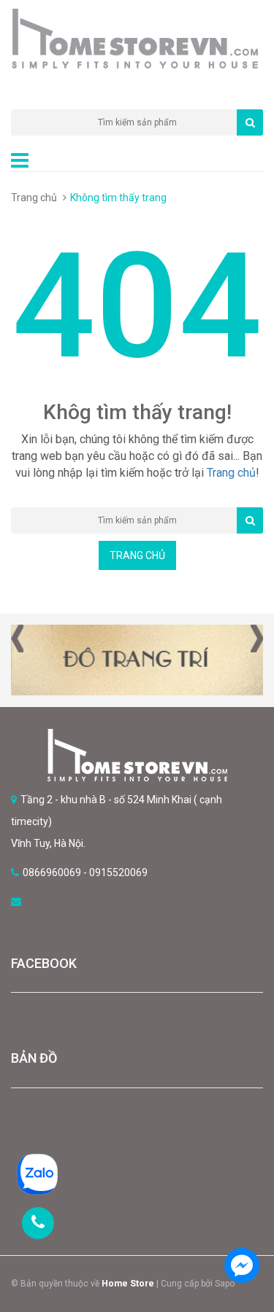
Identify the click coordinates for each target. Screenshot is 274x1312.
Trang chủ (34, 197)
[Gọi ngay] (38, 1223)
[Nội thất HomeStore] (137, 755)
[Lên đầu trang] (241, 1224)
